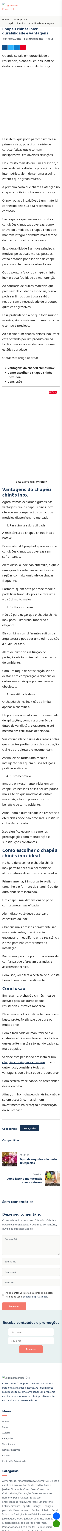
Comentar (14, 1306)
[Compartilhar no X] (11, 47)
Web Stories (8, 1443)
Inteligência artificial (25, 1514)
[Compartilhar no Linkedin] (17, 47)
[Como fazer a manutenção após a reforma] (52, 1178)
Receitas (31, 1527)
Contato (6, 1455)
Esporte (26, 1506)
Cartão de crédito (33, 1485)
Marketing (50, 1518)
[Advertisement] (31, 102)
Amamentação (26, 1480)
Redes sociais (44, 1527)
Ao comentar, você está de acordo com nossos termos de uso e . (29, 1294)
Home (5, 19)
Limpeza (38, 1518)
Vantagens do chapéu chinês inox (31, 368)
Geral (54, 1510)
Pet (23, 1527)
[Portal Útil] (11, 8)
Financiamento (21, 1510)
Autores (6, 1432)
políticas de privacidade (35, 1296)
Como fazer (29, 1489)
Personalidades (11, 1527)
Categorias (7, 1438)
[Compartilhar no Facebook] (5, 47)
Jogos (20, 1518)
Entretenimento (11, 1506)
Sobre (5, 1426)
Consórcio (43, 1489)
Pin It (54, 392)
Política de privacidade (14, 1461)
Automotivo (42, 1480)
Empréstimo (46, 1501)
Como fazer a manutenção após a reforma (24, 1180)
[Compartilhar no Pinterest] (23, 47)
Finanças (37, 1506)
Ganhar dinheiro (40, 1510)
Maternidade (9, 1522)
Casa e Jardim (20, 19)
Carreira (17, 1485)
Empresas (32, 1501)
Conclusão (15, 382)
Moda (21, 1522)
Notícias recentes (11, 1449)
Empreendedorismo (13, 1501)
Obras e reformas (36, 1522)
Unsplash (41, 481)
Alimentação (9, 1480)
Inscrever (31, 1349)
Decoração (24, 1493)
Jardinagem (8, 1518)
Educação (35, 1497)
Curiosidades (9, 1493)
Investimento (45, 1514)
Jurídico (28, 1518)
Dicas (25, 1497)
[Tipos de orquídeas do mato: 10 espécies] (9, 1159)
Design (17, 1497)
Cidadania (16, 1489)
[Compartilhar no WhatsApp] (56, 1524)
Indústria (7, 1514)
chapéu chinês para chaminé (23, 1062)
